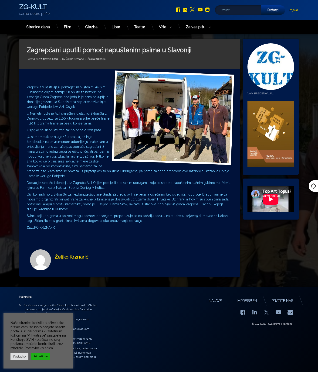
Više (162, 27)
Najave (215, 301)
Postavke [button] (19, 356)
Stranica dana (38, 27)
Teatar (139, 27)
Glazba (91, 27)
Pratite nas (282, 301)
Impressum (247, 301)
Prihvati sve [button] (40, 356)
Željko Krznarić (75, 59)
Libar (116, 27)
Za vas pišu (195, 27)
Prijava (293, 10)
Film (67, 27)
